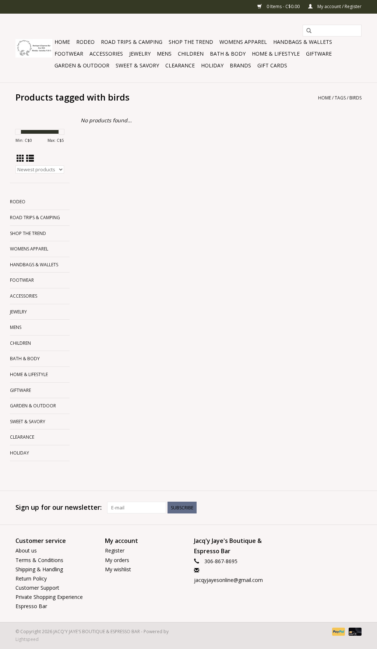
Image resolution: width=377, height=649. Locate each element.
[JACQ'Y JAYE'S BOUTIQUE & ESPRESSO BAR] (33, 48)
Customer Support (37, 587)
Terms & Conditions (39, 560)
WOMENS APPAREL (243, 41)
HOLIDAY (212, 65)
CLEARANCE (180, 65)
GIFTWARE (319, 53)
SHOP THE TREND (191, 41)
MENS (164, 53)
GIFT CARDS (272, 65)
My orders (117, 560)
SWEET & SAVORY (137, 65)
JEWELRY (140, 53)
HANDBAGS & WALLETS (302, 41)
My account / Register (339, 6)
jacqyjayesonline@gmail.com (228, 579)
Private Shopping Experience (49, 596)
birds (355, 98)
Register (114, 550)
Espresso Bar (31, 606)
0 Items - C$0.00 (283, 6)
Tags (340, 98)
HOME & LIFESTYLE (276, 53)
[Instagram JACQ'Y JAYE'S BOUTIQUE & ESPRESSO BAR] (356, 507)
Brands (240, 65)
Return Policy (31, 578)
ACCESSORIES (106, 53)
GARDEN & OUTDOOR (81, 65)
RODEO (85, 41)
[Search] (309, 31)
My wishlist (118, 569)
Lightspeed (27, 639)
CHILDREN (191, 53)
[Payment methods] (338, 631)
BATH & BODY (228, 53)
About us (26, 550)
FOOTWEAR (68, 53)
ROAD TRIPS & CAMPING (131, 41)
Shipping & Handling (39, 569)
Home (62, 41)
